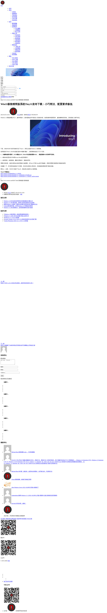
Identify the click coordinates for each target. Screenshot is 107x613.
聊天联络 (17, 51)
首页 (10, 8)
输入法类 (17, 31)
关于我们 (3, 518)
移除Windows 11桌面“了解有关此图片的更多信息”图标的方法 (20, 204)
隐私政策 (13, 518)
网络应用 (17, 49)
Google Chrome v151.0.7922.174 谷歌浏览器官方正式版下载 (20, 219)
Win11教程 (15, 61)
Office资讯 (15, 62)
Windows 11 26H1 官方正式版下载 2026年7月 (16, 216)
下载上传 (17, 46)
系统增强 (17, 40)
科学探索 (14, 16)
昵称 (2, 367)
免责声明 (19, 518)
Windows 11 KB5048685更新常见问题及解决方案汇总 (18, 201)
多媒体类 (14, 25)
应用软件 (14, 26)
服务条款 (8, 518)
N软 (21, 194)
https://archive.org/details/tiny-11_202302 (11, 173)
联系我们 (24, 518)
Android (14, 53)
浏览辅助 (17, 48)
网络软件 (14, 45)
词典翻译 (17, 30)
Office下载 (15, 64)
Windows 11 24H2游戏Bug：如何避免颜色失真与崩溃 (18, 207)
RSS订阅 (29, 518)
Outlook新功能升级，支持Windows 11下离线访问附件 (18, 206)
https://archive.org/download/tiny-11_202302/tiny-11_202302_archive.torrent (20, 176)
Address (3, 372)
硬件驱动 (17, 41)
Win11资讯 (15, 57)
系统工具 (14, 33)
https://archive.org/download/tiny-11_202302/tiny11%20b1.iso (16, 175)
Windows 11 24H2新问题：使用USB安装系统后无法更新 (19, 202)
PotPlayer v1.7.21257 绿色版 (11, 217)
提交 (2, 375)
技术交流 (11, 66)
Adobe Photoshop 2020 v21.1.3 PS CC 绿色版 (16, 220)
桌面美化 (17, 43)
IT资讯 (14, 11)
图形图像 (14, 23)
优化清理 (17, 36)
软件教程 (14, 54)
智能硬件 (14, 13)
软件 (10, 21)
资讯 (10, 10)
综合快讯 (14, 20)
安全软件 (17, 35)
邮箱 (2, 369)
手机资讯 (14, 15)
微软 (10, 56)
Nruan (18, 114)
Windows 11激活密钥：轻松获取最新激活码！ (16, 214)
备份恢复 (17, 38)
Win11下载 (15, 59)
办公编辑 (17, 28)
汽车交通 (14, 18)
